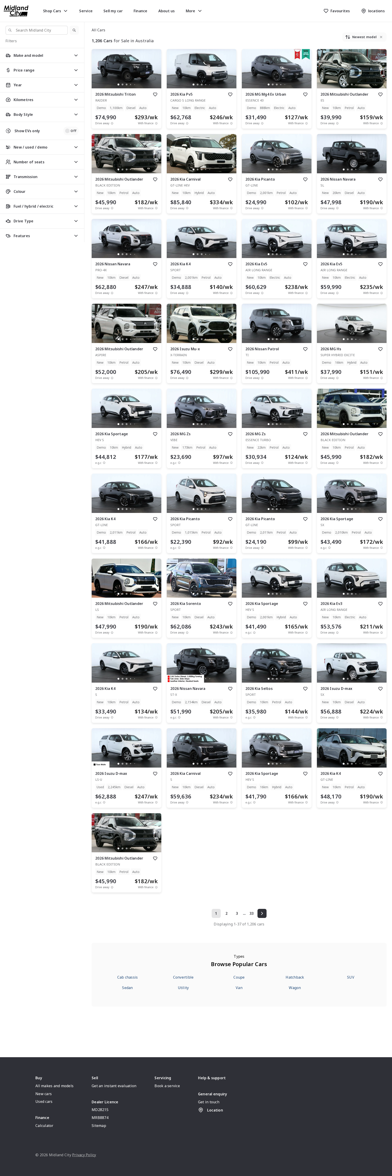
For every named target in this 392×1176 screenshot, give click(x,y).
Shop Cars (52, 10)
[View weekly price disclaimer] (156, 123)
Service (86, 10)
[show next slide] (154, 72)
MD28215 (100, 1109)
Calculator (44, 1125)
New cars (43, 1093)
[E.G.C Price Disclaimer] (104, 463)
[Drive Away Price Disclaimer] (112, 123)
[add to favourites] (155, 94)
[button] (74, 30)
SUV (350, 977)
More (190, 10)
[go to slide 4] (131, 84)
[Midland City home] (16, 10)
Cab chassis (127, 977)
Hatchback (295, 977)
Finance (140, 10)
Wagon (295, 987)
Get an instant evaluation (114, 1085)
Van (239, 987)
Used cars (43, 1101)
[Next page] (262, 913)
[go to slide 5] (135, 84)
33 (252, 913)
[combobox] (36, 30)
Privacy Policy (84, 1154)
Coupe (239, 977)
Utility (183, 987)
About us (166, 10)
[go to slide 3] (126, 84)
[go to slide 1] (118, 84)
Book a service (167, 1085)
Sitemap (99, 1125)
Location (215, 1110)
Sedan (127, 987)
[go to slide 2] (122, 84)
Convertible (183, 977)
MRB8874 (100, 1117)
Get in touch (208, 1101)
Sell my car (113, 10)
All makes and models (54, 1085)
